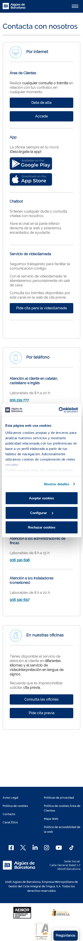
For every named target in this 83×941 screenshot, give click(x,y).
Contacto (9, 814)
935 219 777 (19, 400)
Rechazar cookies (41, 527)
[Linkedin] (35, 848)
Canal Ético (10, 822)
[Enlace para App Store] (31, 179)
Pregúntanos (65, 935)
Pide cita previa (41, 713)
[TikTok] (71, 848)
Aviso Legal (10, 797)
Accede (41, 116)
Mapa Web (51, 818)
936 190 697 (20, 600)
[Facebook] (11, 848)
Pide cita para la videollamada (41, 308)
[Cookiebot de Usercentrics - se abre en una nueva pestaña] (59, 410)
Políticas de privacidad (59, 797)
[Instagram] (46, 848)
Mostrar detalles (56, 484)
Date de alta (41, 102)
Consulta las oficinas (41, 699)
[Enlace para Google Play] (31, 163)
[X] (23, 848)
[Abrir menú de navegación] (75, 6)
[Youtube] (59, 848)
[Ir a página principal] (14, 8)
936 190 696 (20, 560)
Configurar (39, 513)
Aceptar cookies (41, 498)
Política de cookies (15, 806)
